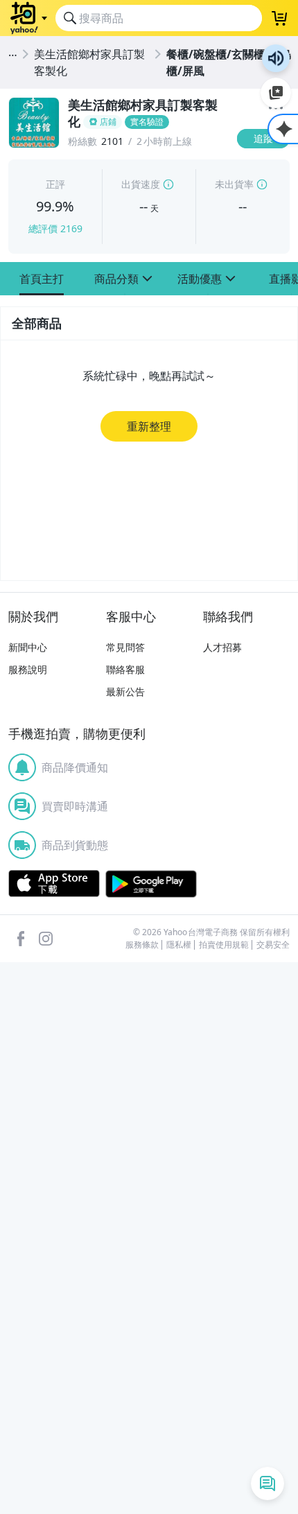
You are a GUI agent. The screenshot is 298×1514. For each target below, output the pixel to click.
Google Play (151, 884)
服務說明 (27, 669)
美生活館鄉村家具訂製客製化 (89, 62)
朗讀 (276, 58)
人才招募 (222, 647)
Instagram (45, 938)
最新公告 (125, 691)
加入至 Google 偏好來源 (276, 93)
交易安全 (273, 945)
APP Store (54, 884)
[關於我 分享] (276, 109)
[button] (41, 278)
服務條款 (142, 945)
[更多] (276, 108)
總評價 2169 (55, 228)
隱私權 (178, 945)
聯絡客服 (125, 669)
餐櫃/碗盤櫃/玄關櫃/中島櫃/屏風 (229, 62)
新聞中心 (27, 647)
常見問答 (125, 647)
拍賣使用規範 (224, 945)
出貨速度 (140, 184)
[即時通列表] (267, 1483)
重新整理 (149, 426)
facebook (20, 938)
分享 (266, 165)
